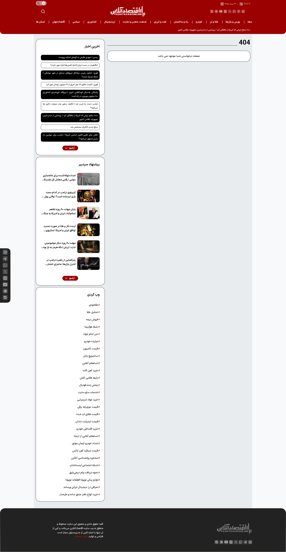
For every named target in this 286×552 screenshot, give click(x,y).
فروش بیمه (92, 320)
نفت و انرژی (160, 22)
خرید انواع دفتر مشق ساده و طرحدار (79, 495)
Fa (249, 4)
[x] (5, 271)
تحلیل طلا (93, 312)
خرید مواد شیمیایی (88, 400)
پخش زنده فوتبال (89, 385)
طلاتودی (94, 305)
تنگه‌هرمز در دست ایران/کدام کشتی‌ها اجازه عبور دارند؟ (74, 65)
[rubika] (216, 11)
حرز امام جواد (91, 334)
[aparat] (243, 11)
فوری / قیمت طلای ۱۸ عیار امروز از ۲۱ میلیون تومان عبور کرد (72, 84)
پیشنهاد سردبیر (89, 164)
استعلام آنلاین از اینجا (86, 436)
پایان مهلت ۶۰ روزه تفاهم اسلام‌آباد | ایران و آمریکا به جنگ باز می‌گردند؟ (59, 212)
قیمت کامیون (91, 349)
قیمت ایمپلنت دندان (87, 422)
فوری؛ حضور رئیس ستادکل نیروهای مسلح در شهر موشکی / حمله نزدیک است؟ (70, 75)
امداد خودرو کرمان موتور (85, 443)
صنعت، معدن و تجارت (134, 22)
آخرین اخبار (92, 46)
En (245, 4)
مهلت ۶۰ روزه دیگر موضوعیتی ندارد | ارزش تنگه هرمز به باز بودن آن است (58, 245)
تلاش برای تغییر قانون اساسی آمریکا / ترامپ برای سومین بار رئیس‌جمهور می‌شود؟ (70, 136)
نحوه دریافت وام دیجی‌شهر (84, 473)
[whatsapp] (234, 11)
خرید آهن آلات (91, 371)
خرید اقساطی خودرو (87, 429)
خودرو (199, 22)
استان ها (40, 22)
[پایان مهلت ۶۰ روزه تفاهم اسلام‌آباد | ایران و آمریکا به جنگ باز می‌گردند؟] (88, 213)
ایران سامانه (81, 536)
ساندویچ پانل (91, 356)
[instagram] (225, 11)
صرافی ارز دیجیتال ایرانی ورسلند (81, 487)
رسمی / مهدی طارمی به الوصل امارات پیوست (78, 57)
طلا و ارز (214, 22)
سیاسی (76, 22)
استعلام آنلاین (90, 363)
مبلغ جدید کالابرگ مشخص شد (84, 127)
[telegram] (238, 11)
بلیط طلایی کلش (89, 378)
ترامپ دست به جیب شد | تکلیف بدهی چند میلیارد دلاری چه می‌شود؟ (70, 106)
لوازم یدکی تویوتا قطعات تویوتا (82, 480)
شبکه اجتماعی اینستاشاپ (84, 465)
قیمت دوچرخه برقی (88, 407)
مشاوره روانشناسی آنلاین (85, 458)
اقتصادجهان (58, 22)
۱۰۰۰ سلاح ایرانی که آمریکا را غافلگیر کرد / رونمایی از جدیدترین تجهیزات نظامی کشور (214, 30)
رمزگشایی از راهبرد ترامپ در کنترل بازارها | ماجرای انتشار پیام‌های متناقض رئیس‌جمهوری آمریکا (59, 262)
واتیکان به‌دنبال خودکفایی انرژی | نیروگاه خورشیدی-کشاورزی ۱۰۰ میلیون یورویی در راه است (70, 94)
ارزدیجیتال (109, 22)
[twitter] (230, 11)
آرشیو (72, 148)
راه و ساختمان (181, 22)
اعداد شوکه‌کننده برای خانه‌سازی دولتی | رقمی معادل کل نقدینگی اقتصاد (59, 178)
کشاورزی (91, 22)
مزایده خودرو (91, 341)
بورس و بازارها (233, 22)
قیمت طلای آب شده (87, 414)
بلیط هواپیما (91, 327)
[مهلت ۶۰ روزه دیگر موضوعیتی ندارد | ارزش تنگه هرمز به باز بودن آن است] (88, 246)
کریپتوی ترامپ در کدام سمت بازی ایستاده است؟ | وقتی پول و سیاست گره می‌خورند (59, 195)
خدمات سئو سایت (88, 392)
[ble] (212, 11)
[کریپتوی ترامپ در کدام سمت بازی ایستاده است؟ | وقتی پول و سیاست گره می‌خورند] (88, 196)
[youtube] (221, 11)
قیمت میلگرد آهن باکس (85, 451)
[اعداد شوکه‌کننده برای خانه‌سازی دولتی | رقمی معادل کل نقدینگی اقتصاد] (88, 179)
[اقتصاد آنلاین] (127, 11)
